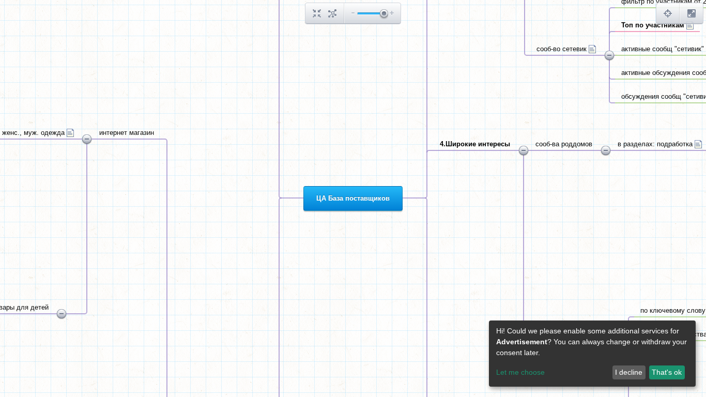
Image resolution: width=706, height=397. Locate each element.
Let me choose (520, 372)
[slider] (383, 14)
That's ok (667, 372)
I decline (628, 372)
